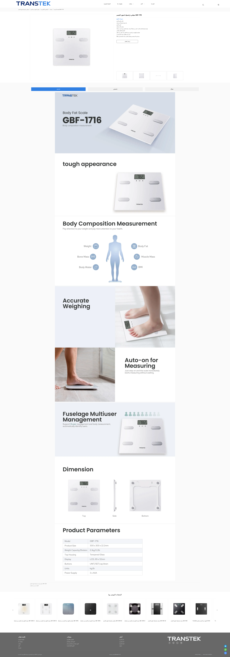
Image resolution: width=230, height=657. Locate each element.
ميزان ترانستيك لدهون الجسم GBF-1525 (38, 583)
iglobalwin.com (118, 654)
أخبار (142, 4)
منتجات (130, 4)
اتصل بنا (152, 4)
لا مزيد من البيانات (33, 585)
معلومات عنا (119, 4)
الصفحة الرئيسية (107, 4)
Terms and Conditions (207, 654)
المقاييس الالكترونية (44, 9)
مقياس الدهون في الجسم (35, 9)
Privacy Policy (198, 654)
